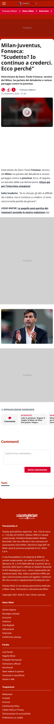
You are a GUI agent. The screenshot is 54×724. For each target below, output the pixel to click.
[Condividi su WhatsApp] (3, 90)
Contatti (6, 698)
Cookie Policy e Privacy (13, 709)
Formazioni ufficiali (11, 663)
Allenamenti (8, 629)
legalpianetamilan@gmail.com (35, 580)
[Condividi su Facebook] (8, 90)
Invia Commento (37, 469)
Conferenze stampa (11, 637)
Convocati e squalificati (13, 675)
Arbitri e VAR (8, 679)
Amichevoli (7, 667)
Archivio (6, 702)
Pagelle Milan (8, 655)
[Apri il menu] (4, 3)
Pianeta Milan (9, 11)
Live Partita (7, 652)
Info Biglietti (8, 625)
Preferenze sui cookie (12, 717)
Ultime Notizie (9, 609)
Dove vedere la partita (13, 671)
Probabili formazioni (12, 659)
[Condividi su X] (14, 90)
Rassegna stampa (10, 613)
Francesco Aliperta (27, 89)
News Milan (28, 11)
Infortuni (6, 621)
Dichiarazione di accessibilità (16, 713)
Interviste (44, 11)
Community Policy (10, 706)
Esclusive (6, 617)
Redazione (7, 694)
